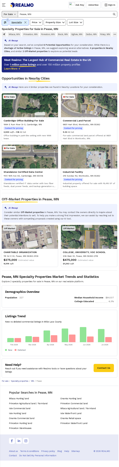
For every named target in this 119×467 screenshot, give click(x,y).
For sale (5, 381)
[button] (67, 14)
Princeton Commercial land (74, 403)
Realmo (22, 5)
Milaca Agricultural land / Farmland (78, 408)
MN (32, 381)
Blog (59, 451)
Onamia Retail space (70, 418)
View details (30, 117)
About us (13, 451)
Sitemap (75, 451)
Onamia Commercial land (21, 418)
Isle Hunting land (17, 413)
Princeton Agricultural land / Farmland (28, 403)
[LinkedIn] (19, 441)
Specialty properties (19, 381)
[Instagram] (26, 441)
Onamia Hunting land (70, 398)
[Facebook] (12, 441)
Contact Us (103, 368)
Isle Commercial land (19, 408)
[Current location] (4, 34)
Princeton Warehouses (20, 428)
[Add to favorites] (54, 97)
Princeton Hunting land (20, 423)
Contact (13, 455)
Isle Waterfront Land (70, 413)
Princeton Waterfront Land (73, 423)
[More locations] (114, 34)
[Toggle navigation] (5, 5)
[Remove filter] (25, 22)
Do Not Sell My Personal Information (37, 455)
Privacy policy (48, 451)
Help (66, 451)
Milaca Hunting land (19, 398)
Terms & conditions (29, 451)
